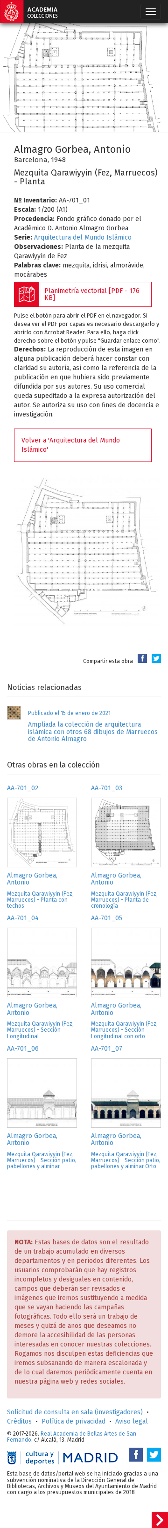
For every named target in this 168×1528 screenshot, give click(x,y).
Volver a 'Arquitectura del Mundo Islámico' (70, 445)
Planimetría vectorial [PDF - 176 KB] (92, 294)
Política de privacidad (73, 1421)
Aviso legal (131, 1421)
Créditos (19, 1421)
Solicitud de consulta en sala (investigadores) (75, 1412)
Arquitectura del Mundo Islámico (83, 237)
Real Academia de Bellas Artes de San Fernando (71, 1436)
